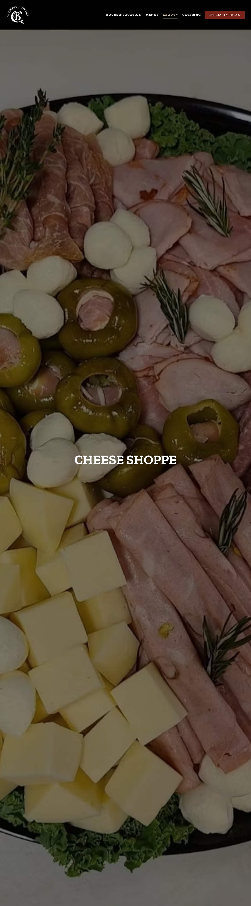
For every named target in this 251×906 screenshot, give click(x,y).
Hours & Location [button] (123, 15)
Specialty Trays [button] (224, 15)
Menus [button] (152, 15)
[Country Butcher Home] (17, 14)
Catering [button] (191, 15)
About (170, 14)
